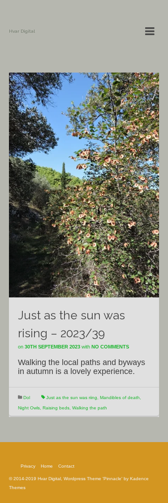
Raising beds (56, 407)
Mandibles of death (120, 397)
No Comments (110, 346)
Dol (26, 397)
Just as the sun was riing (71, 397)
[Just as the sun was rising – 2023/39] (84, 184)
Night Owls (29, 407)
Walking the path (89, 407)
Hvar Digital (22, 31)
